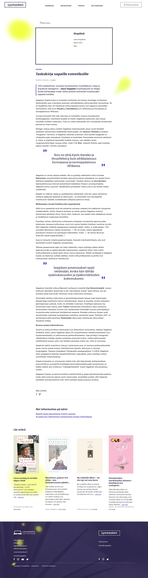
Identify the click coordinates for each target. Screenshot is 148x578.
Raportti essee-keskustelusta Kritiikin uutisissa (56, 413)
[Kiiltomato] (131, 7)
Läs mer (21, 497)
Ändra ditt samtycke (48, 566)
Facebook (37, 394)
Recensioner (66, 6)
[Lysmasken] (15, 7)
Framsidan (49, 6)
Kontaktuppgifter (20, 556)
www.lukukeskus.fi (20, 552)
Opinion (81, 6)
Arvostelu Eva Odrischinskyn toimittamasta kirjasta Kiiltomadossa (64, 416)
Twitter (40, 394)
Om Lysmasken (97, 6)
